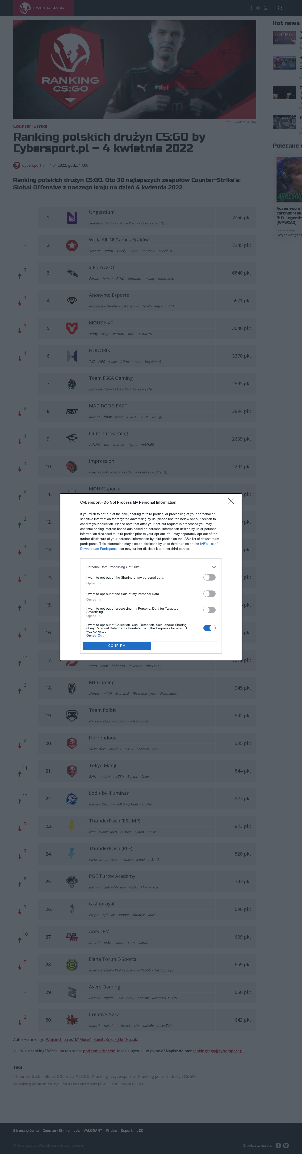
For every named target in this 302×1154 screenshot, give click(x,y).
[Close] (232, 502)
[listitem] (151, 566)
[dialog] (151, 577)
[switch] (209, 577)
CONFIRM (117, 645)
